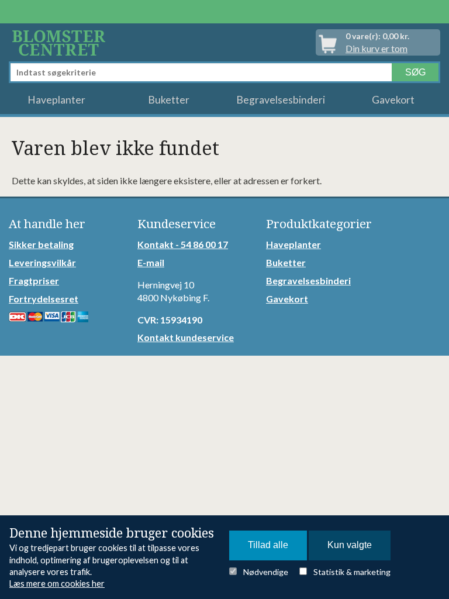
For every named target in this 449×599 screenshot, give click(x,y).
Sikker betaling (41, 244)
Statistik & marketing (352, 572)
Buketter (168, 100)
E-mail (150, 262)
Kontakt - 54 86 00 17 (182, 244)
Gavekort (393, 100)
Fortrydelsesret (43, 298)
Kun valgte (349, 545)
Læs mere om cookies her (57, 583)
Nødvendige (265, 572)
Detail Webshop (61, 42)
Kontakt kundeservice (185, 337)
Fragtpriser (34, 280)
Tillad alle (268, 545)
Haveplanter (56, 100)
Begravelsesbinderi (280, 100)
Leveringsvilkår (42, 262)
